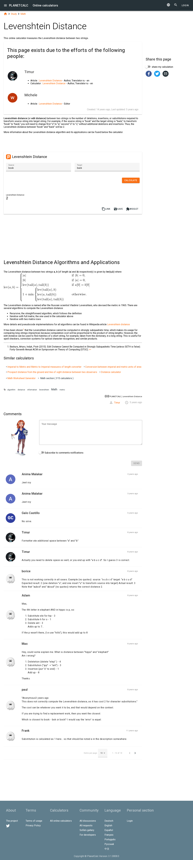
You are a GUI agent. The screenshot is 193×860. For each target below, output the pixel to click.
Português (109, 839)
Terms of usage (34, 820)
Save (118, 209)
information (32, 390)
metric (62, 390)
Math (23, 13)
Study (14, 13)
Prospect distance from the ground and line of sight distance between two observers (52, 372)
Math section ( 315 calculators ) (56, 378)
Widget (132, 209)
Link (106, 209)
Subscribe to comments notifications (63, 452)
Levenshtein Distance (50, 80)
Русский (109, 844)
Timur (117, 402)
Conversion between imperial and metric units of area (113, 366)
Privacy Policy (33, 825)
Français (108, 834)
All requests (86, 825)
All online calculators (61, 820)
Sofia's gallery (87, 830)
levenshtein (44, 390)
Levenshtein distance (118, 324)
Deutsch (108, 820)
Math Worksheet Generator (21, 378)
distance (21, 390)
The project (12, 820)
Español (108, 830)
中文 (106, 848)
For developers (88, 834)
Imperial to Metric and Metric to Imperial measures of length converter (44, 366)
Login (185, 5)
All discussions (88, 820)
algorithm (11, 390)
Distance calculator (111, 372)
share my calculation (162, 66)
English (108, 825)
